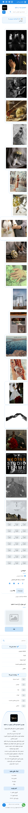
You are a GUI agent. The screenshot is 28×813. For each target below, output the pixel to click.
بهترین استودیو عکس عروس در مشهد (14, 725)
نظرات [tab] (11, 591)
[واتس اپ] (6, 2)
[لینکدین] (10, 583)
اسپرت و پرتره (16, 679)
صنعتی (24, 669)
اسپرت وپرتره (23, 660)
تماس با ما (14, 778)
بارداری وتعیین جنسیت (20, 664)
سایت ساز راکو (11, 804)
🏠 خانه (20, 19)
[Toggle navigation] (4, 12)
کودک (24, 655)
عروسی (17, 684)
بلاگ (14, 784)
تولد (18, 690)
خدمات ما (14, 775)
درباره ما (14, 781)
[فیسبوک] (22, 583)
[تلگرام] (3, 2)
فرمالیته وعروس (13, 19)
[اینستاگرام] (9, 2)
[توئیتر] (18, 583)
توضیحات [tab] (19, 591)
